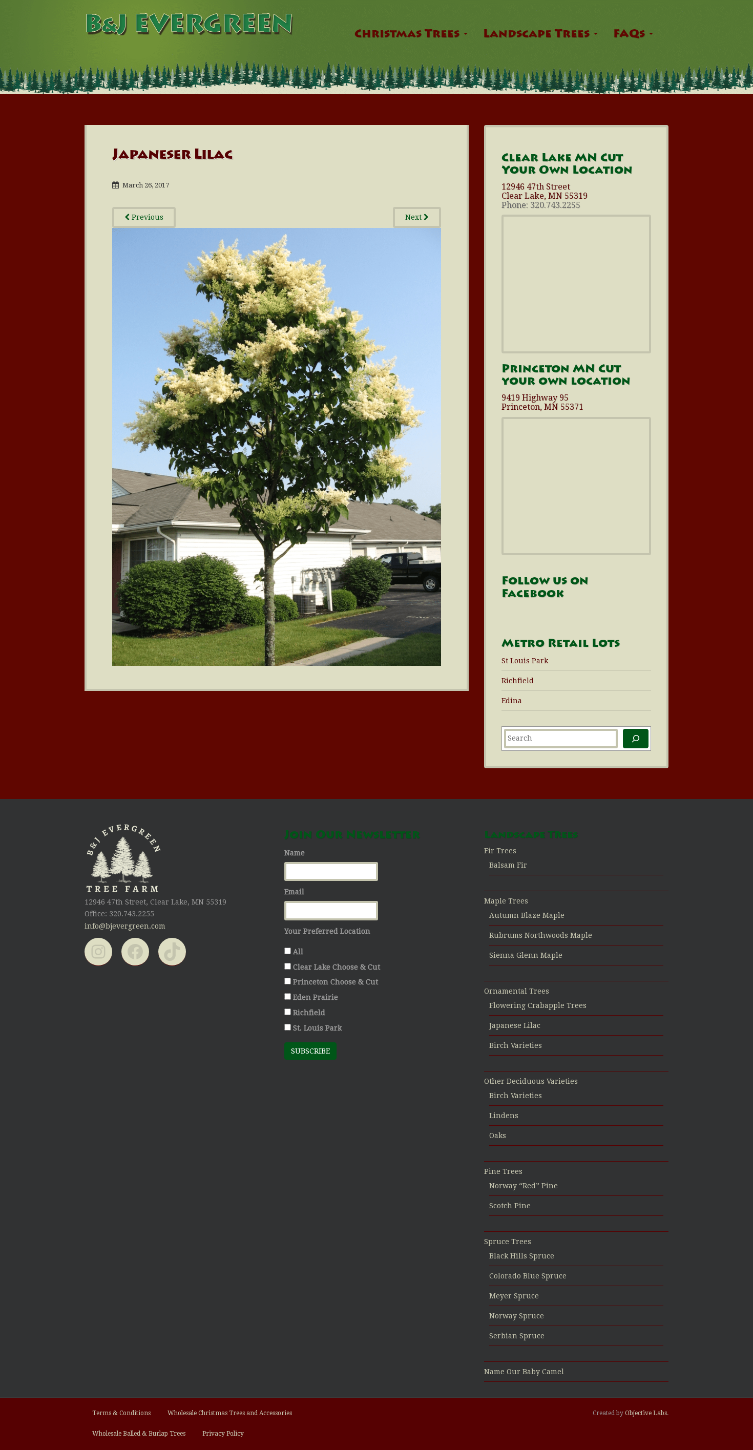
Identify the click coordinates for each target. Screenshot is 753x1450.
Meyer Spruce (514, 1296)
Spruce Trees (507, 1241)
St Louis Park (524, 661)
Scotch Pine (510, 1206)
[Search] (636, 738)
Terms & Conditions (121, 1413)
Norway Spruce (516, 1316)
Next (414, 217)
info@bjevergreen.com (125, 926)
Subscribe (310, 1051)
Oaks (497, 1135)
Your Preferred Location (327, 931)
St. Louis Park (317, 1028)
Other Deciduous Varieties (531, 1081)
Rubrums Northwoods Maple (540, 935)
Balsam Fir (508, 865)
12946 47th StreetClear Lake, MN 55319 (544, 191)
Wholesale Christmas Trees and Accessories (230, 1413)
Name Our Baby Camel (524, 1372)
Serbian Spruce (517, 1336)
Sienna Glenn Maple (525, 955)
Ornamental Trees (516, 991)
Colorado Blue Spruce (528, 1276)
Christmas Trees (408, 34)
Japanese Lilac (514, 1025)
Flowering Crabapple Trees (538, 1005)
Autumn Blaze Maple (526, 915)
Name (294, 853)
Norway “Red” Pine (523, 1186)
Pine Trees (503, 1171)
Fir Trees (500, 851)
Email (294, 892)
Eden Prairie (315, 997)
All (298, 952)
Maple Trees (506, 901)
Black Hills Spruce (521, 1256)
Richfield (517, 681)
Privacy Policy (223, 1433)
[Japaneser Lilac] (276, 446)
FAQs (630, 34)
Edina (511, 701)
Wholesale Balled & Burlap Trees (138, 1433)
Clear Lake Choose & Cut (336, 967)
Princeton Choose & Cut (335, 982)
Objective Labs (646, 1413)
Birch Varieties (515, 1045)
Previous (146, 217)
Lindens (503, 1115)
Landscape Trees (538, 34)
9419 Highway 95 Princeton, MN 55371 (542, 402)
